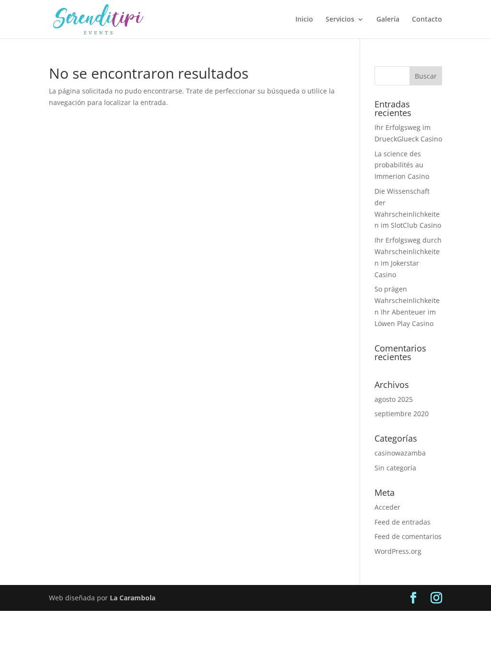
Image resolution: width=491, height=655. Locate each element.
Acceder (387, 507)
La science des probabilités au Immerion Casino (401, 165)
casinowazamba (400, 452)
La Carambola (132, 597)
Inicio (304, 19)
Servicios (340, 19)
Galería (387, 19)
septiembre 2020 (401, 413)
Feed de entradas (402, 521)
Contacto (427, 19)
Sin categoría (395, 467)
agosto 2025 (393, 399)
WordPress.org (397, 551)
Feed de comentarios (408, 536)
